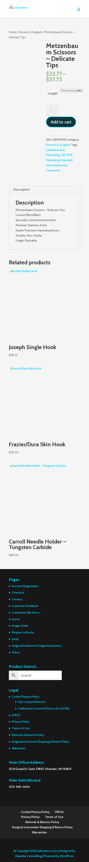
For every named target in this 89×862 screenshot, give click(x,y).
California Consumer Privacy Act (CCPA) (43, 708)
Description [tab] (21, 189)
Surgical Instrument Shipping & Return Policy (40, 741)
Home (13, 32)
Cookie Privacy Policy (25, 697)
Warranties (19, 748)
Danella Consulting (28, 856)
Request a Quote (23, 632)
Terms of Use (21, 728)
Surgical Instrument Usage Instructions (37, 646)
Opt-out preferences (32, 702)
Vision (16, 652)
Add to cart (61, 122)
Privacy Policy (21, 721)
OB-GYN (66, 155)
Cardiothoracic (55, 150)
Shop (15, 639)
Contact (17, 599)
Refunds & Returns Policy (28, 735)
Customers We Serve (25, 612)
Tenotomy (53, 170)
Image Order (20, 626)
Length (52, 93)
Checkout (18, 592)
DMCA (16, 715)
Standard (66, 160)
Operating (52, 160)
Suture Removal (56, 165)
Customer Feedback (25, 606)
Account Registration (25, 586)
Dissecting (53, 155)
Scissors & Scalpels (31, 32)
